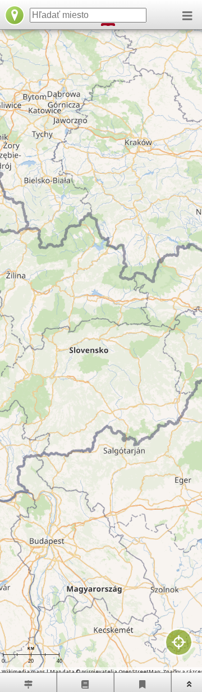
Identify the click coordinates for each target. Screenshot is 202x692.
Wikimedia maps (23, 671)
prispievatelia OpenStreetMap (120, 671)
